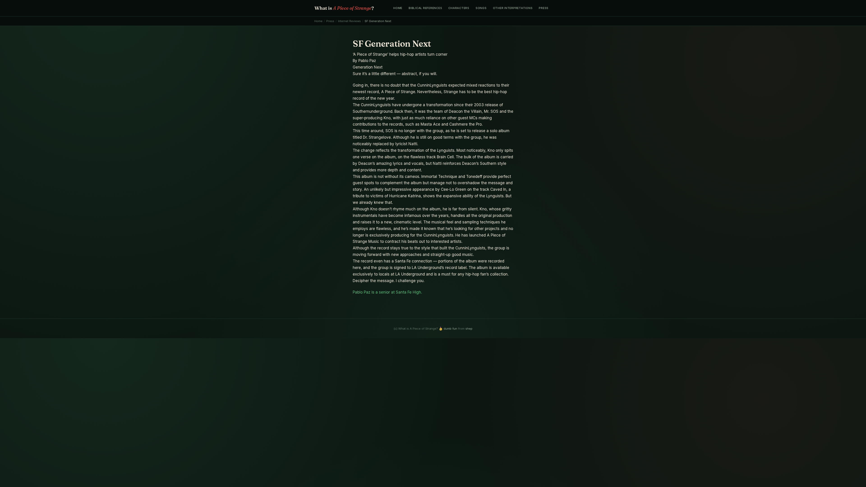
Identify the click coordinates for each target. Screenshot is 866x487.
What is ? (344, 8)
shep (468, 328)
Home (397, 8)
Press (543, 8)
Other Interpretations (513, 8)
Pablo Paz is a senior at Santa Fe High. (387, 292)
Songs (481, 8)
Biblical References (425, 8)
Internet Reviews (349, 21)
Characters (458, 8)
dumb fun (450, 328)
